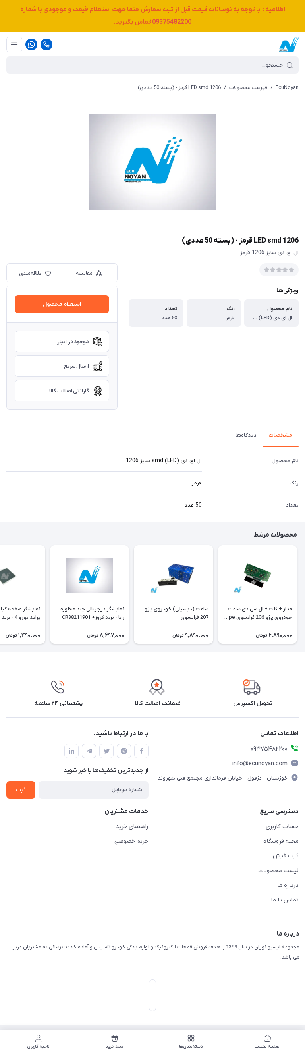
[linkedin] (71, 751)
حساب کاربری (282, 826)
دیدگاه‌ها (246, 435)
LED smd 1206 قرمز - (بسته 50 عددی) (179, 87)
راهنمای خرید (132, 826)
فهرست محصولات (248, 87)
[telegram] (89, 751)
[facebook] (141, 751)
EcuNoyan (287, 87)
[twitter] (106, 751)
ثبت (21, 790)
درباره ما (288, 885)
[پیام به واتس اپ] (31, 44)
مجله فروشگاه (281, 841)
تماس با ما (285, 900)
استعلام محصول (62, 304)
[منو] (14, 44)
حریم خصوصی (131, 841)
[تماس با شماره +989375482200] (46, 44)
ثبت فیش (286, 856)
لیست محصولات (278, 870)
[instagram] (124, 751)
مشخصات (280, 435)
